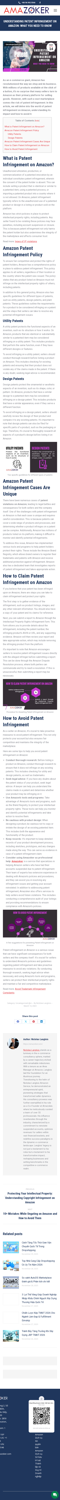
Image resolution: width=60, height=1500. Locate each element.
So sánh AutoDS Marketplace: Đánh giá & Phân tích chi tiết (37, 1279)
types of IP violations (26, 241)
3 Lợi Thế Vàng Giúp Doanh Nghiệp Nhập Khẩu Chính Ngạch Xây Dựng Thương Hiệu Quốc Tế (39, 1298)
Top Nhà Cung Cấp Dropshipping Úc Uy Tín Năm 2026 (38, 1263)
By (42, 1003)
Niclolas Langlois (31, 1050)
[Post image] (11, 1247)
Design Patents (15, 138)
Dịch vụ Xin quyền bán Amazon (39, 1444)
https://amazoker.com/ (33, 1044)
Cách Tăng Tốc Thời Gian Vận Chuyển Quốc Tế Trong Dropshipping (36, 1246)
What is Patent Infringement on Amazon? (24, 126)
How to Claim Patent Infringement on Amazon (27, 145)
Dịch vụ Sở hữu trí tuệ (38, 1457)
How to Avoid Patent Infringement (21, 149)
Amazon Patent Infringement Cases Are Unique (27, 141)
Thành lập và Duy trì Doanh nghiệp (38, 1470)
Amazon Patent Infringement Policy (22, 130)
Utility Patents (14, 134)
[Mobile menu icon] (55, 10)
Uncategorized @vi (13, 44)
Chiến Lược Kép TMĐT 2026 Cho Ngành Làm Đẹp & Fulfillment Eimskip (38, 1316)
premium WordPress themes (39, 1494)
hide (37, 120)
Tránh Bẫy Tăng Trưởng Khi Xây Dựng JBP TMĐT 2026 (37, 1333)
